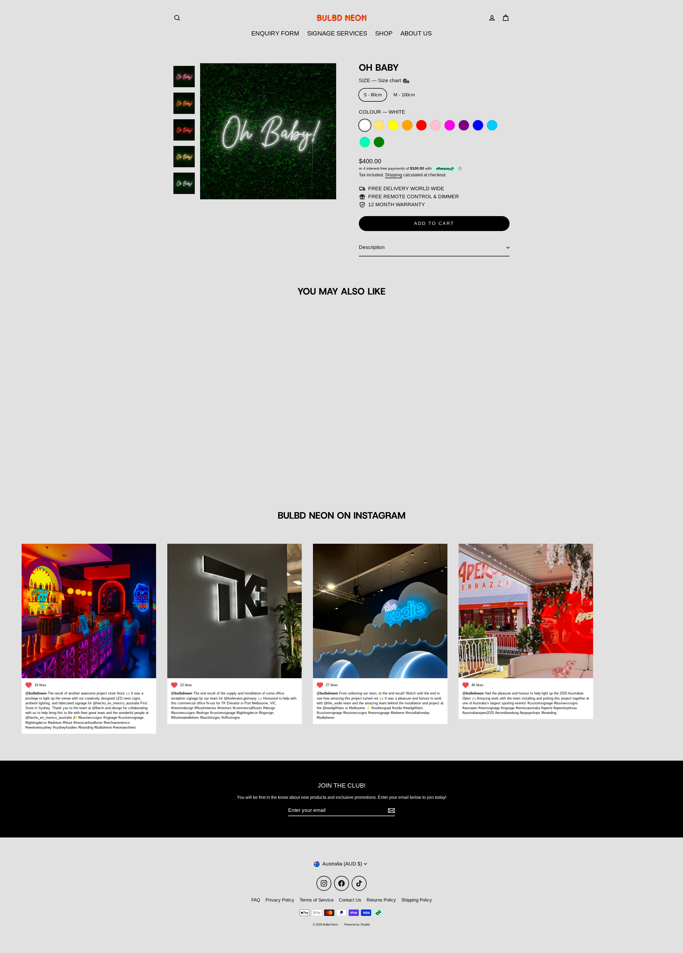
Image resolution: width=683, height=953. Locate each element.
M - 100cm (404, 94)
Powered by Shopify (357, 924)
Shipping (393, 174)
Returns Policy (381, 900)
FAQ (255, 900)
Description (372, 247)
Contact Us (350, 900)
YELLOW (393, 125)
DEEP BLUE (478, 125)
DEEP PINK (450, 125)
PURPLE (464, 125)
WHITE (365, 125)
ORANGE (407, 125)
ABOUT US (416, 33)
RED (421, 125)
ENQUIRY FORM (275, 33)
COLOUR (382, 112)
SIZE (380, 80)
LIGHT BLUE (492, 125)
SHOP (383, 33)
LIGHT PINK (436, 125)
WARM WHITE (379, 125)
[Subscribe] (390, 810)
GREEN (379, 142)
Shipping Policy (416, 900)
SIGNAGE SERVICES (337, 33)
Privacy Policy (279, 900)
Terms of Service (316, 900)
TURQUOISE (365, 142)
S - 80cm (373, 94)
